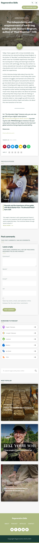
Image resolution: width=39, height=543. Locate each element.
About (7, 524)
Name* (5, 269)
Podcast (14, 524)
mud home (13, 140)
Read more (8, 225)
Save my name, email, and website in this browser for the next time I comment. (17, 302)
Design (6, 485)
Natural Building (10, 404)
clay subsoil (8, 447)
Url (3, 289)
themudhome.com (8, 133)
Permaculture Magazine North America (16, 118)
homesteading (20, 18)
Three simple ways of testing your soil (18, 450)
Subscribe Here (29, 7)
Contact (31, 524)
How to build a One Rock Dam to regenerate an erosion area (16, 489)
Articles (23, 524)
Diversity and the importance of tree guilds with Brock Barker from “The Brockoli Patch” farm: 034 (19, 208)
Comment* (6, 256)
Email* (5, 279)
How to (6, 199)
